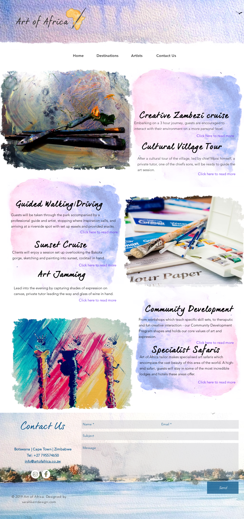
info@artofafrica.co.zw (43, 461)
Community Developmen (187, 310)
